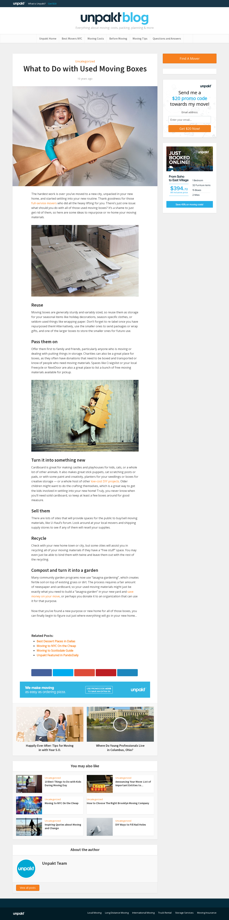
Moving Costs (95, 38)
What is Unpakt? (37, 3)
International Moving (143, 912)
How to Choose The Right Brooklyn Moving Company (118, 803)
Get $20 (52, 3)
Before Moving (118, 38)
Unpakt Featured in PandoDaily (58, 655)
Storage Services (184, 912)
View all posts (28, 887)
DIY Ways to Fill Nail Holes (130, 824)
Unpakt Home (47, 38)
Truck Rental (165, 912)
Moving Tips (140, 38)
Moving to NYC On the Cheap (56, 646)
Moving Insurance (206, 912)
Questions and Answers (167, 38)
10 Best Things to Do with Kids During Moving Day (63, 783)
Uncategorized (85, 61)
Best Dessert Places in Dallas (56, 641)
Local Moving (94, 912)
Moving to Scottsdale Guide (55, 650)
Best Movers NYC (72, 38)
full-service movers (44, 203)
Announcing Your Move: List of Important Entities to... (133, 783)
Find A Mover (190, 58)
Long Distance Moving (117, 912)
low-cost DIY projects (105, 481)
